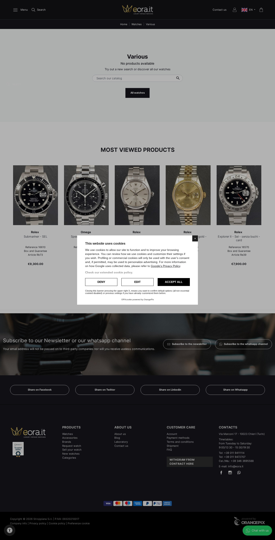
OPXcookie (126, 299)
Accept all (174, 281)
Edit (137, 281)
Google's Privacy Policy (165, 266)
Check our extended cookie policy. (109, 272)
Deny (101, 281)
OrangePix (149, 299)
